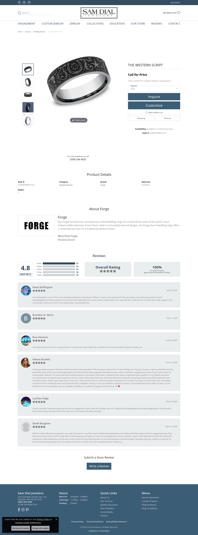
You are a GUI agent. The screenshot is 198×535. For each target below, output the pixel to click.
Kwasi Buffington (42, 287)
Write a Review (99, 466)
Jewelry (75, 23)
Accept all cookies (40, 528)
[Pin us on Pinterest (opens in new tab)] (29, 2)
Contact (174, 23)
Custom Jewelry (53, 23)
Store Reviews (107, 508)
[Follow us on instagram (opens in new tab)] (24, 2)
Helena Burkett (41, 359)
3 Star (39, 269)
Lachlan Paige (40, 398)
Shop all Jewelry (149, 508)
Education (117, 23)
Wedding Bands (39, 32)
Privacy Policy (77, 521)
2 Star (39, 272)
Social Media (106, 512)
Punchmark (104, 531)
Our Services (106, 501)
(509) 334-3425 (78, 159)
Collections (95, 23)
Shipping (141, 118)
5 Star (39, 263)
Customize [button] (154, 105)
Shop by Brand (149, 504)
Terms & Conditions (94, 521)
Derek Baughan (41, 423)
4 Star (39, 266)
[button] (175, 2)
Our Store (138, 23)
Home (20, 32)
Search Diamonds (150, 497)
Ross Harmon (40, 337)
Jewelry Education (109, 504)
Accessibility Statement (116, 521)
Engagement (26, 23)
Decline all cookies (20, 528)
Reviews (156, 23)
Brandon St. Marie (42, 315)
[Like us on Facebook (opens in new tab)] (19, 2)
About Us (104, 497)
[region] (78, 95)
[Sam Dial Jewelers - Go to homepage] (99, 13)
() (77, 263)
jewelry (28, 32)
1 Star (39, 275)
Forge (102, 184)
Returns (167, 118)
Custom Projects (149, 501)
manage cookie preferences (28, 522)
